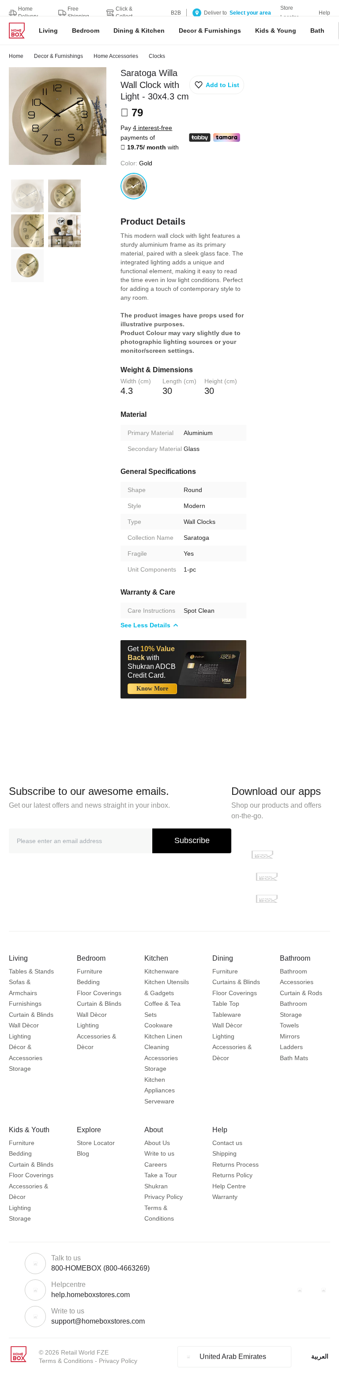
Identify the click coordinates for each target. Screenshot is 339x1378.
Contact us (227, 1142)
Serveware (159, 1101)
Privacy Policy (163, 1196)
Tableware (226, 1014)
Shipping (224, 1153)
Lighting (20, 1036)
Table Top (225, 1003)
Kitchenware (161, 971)
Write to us (159, 1153)
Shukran (156, 1186)
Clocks (157, 56)
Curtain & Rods (301, 992)
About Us (157, 1142)
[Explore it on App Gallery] (267, 899)
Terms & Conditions (66, 1360)
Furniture (89, 971)
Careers (155, 1164)
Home (16, 56)
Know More (152, 688)
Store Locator (96, 1142)
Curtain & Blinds (31, 1014)
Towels (289, 1025)
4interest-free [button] (152, 127)
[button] (216, 85)
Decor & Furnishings (58, 56)
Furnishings (25, 1003)
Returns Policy (232, 1175)
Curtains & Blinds (236, 981)
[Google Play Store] (267, 877)
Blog (83, 1153)
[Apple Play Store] (262, 855)
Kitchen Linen (163, 1036)
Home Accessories (116, 56)
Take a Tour (160, 1175)
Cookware (158, 1025)
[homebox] (20, 30)
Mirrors (290, 1036)
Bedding (88, 981)
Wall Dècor (24, 1025)
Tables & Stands (31, 971)
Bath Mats (294, 1057)
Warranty (224, 1196)
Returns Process (235, 1164)
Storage (20, 1068)
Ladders (291, 1046)
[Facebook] (299, 1290)
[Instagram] (323, 1290)
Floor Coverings (99, 992)
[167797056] (134, 186)
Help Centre (229, 1186)
